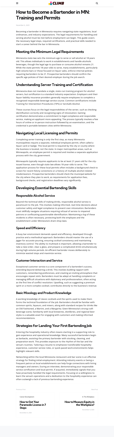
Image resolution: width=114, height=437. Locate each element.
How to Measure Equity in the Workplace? (79, 403)
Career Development (27, 397)
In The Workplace (88, 397)
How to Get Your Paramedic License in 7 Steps (33, 404)
